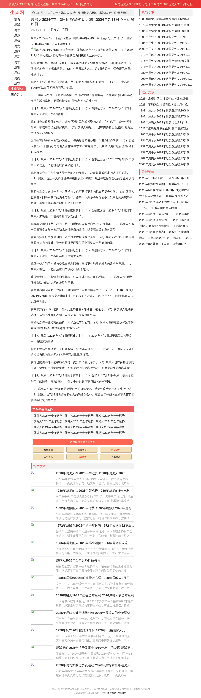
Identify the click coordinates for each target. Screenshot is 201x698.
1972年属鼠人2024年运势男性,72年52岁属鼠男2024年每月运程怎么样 (166, 55)
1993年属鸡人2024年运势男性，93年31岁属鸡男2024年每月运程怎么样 (166, 78)
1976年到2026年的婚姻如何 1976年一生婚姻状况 (90, 630)
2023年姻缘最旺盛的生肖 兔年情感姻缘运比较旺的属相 (166, 128)
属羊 (17, 62)
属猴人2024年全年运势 (110, 427)
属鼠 (17, 24)
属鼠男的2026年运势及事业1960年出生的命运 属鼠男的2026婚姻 (101, 647)
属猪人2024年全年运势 (110, 432)
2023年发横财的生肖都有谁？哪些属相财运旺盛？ (166, 98)
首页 (17, 19)
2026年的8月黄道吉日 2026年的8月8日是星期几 (166, 184)
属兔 (17, 40)
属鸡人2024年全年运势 (48, 432)
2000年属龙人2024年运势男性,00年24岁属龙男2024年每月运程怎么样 (166, 49)
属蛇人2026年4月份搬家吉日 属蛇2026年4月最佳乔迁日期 (166, 226)
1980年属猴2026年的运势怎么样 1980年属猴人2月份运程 (96, 577)
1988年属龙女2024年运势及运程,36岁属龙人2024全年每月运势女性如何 (166, 110)
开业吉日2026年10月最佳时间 (158, 208)
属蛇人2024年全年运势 (110, 421)
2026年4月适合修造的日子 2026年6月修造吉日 (166, 220)
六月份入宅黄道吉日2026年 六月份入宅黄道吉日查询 (166, 196)
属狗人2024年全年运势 (79, 432)
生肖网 (17, 12)
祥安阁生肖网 (59, 29)
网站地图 (122, 692)
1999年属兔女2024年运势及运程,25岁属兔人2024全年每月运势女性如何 (166, 146)
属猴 (17, 67)
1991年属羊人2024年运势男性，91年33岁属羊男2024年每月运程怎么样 (166, 84)
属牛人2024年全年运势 (79, 415)
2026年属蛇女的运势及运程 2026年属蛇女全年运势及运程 (96, 665)
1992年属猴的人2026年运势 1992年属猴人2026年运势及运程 (98, 508)
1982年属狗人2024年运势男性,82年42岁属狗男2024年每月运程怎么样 (166, 122)
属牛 (17, 30)
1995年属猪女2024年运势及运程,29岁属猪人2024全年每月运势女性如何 (166, 31)
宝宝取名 (82, 449)
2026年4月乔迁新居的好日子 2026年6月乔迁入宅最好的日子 (166, 214)
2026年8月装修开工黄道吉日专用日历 (163, 244)
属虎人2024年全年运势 (110, 415)
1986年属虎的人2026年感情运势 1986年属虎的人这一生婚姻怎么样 (103, 542)
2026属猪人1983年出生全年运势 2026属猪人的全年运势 (95, 595)
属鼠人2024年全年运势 (48, 415)
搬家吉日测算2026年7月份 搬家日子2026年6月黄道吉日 (166, 238)
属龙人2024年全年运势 (79, 421)
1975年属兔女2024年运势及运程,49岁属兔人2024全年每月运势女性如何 (166, 60)
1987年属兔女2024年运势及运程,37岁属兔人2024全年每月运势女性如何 (166, 116)
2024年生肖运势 (42, 409)
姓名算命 (115, 457)
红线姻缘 (48, 449)
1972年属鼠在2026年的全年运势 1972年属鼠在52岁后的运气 (98, 525)
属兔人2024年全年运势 (48, 421)
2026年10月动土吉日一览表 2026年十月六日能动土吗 (166, 178)
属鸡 (17, 72)
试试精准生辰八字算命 (82, 442)
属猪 (17, 83)
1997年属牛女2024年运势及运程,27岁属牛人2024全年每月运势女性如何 (166, 152)
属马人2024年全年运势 (48, 427)
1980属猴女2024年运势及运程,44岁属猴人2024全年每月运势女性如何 (166, 19)
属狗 (17, 78)
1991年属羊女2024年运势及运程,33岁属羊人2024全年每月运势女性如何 (166, 140)
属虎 (17, 35)
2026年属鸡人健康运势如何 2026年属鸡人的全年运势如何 (96, 612)
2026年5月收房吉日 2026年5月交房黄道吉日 (166, 190)
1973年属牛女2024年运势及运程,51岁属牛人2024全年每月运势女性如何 (166, 25)
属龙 (17, 46)
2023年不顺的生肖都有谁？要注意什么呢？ (166, 104)
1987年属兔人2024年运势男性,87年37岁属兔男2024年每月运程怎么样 (166, 72)
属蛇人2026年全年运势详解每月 (78, 560)
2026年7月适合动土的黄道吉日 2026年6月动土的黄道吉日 (166, 202)
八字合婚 (48, 457)
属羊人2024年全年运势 (79, 427)
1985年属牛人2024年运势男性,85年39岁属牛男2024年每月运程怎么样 (166, 43)
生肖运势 (17, 88)
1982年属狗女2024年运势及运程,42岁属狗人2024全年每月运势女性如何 (166, 158)
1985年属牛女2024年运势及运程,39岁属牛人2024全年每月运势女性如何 (166, 134)
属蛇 (17, 51)
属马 (17, 56)
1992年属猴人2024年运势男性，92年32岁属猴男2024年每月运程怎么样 (166, 37)
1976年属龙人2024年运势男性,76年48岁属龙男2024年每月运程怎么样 (166, 66)
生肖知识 (17, 94)
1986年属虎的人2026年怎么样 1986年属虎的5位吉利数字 (96, 490)
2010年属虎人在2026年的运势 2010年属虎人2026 (90, 473)
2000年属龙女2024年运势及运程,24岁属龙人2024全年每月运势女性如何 (166, 164)
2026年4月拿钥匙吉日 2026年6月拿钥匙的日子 (166, 232)
